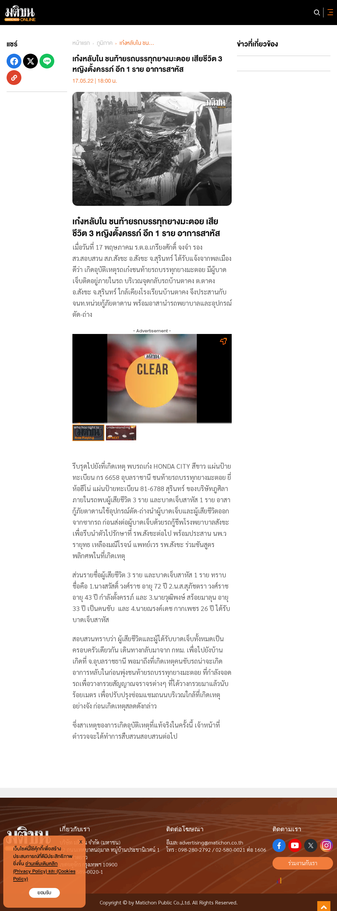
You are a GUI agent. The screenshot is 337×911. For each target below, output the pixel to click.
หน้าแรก (81, 43)
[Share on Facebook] (14, 61)
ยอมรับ (44, 893)
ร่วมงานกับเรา (302, 863)
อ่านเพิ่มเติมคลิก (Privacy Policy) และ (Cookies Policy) (44, 871)
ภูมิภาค (105, 43)
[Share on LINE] (46, 61)
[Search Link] (317, 12)
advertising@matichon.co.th (211, 842)
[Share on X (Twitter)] (30, 61)
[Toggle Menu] (329, 12)
